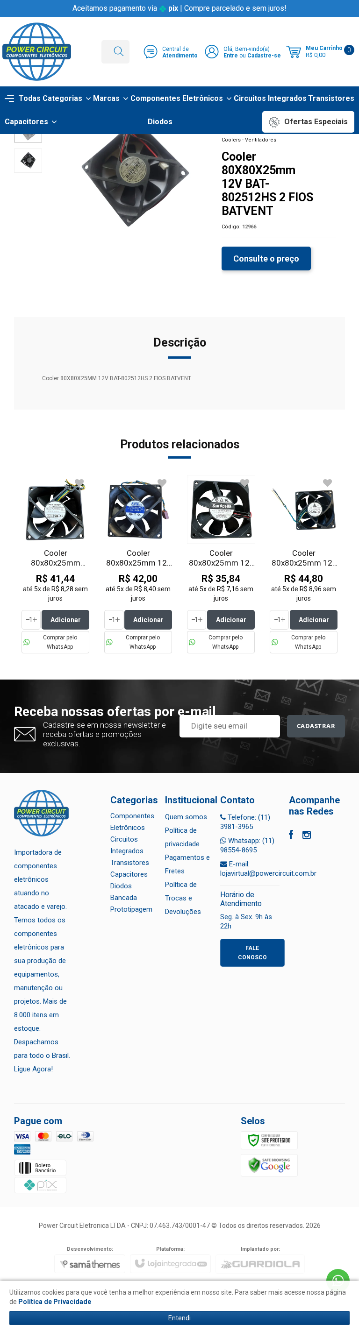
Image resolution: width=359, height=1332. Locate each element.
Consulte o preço (266, 258)
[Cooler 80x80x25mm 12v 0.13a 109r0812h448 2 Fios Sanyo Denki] (220, 564)
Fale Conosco (252, 953)
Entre (230, 55)
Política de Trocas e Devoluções (183, 898)
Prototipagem (131, 909)
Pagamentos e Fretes (187, 864)
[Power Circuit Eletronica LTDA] (36, 51)
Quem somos (186, 817)
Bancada (123, 897)
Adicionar (65, 619)
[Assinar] (316, 726)
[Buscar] (118, 52)
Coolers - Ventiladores (249, 140)
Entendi (179, 1318)
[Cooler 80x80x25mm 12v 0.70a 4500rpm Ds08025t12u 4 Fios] (138, 564)
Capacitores (129, 874)
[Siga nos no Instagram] (306, 836)
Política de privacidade (182, 837)
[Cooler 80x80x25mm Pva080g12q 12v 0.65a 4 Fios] (55, 564)
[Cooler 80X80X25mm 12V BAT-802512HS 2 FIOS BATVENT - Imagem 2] (28, 161)
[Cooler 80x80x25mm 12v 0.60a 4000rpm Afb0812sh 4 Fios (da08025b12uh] (303, 564)
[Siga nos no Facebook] (291, 836)
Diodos (121, 886)
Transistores (129, 862)
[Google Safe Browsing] (269, 1165)
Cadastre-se (264, 55)
